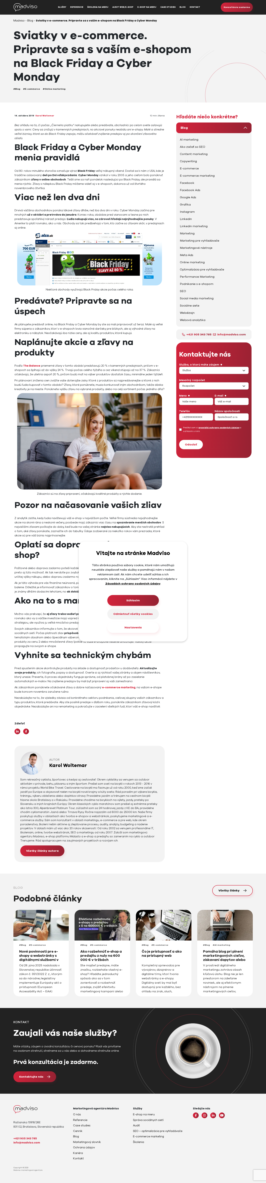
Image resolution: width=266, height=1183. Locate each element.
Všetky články (229, 891)
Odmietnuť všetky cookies (133, 614)
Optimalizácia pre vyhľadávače (202, 270)
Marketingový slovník (87, 1142)
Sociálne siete (189, 306)
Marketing (187, 233)
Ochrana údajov (84, 1147)
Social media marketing (197, 298)
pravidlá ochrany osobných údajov (219, 427)
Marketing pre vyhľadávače (199, 241)
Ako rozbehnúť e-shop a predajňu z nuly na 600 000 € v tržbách (101, 956)
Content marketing (194, 154)
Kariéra (78, 1153)
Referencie (76, 7)
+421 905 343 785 (199, 334)
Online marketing (192, 262)
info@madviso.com (231, 334)
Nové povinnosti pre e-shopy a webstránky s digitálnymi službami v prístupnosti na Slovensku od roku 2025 (39, 960)
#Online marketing (54, 89)
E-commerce (189, 168)
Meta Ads (186, 255)
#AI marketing (221, 945)
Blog (183, 7)
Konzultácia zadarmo (237, 7)
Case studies (168, 7)
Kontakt (195, 7)
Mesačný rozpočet (192, 380)
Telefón (184, 411)
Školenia (138, 1142)
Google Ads (188, 197)
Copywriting (188, 161)
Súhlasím (133, 600)
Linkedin (186, 219)
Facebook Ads (190, 190)
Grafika (185, 205)
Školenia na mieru (97, 7)
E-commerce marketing (197, 176)
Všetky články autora (42, 851)
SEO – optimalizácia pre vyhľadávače (157, 1131)
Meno (183, 395)
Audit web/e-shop (122, 7)
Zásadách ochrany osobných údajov (132, 584)
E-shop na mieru (146, 7)
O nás (77, 1114)
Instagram (187, 212)
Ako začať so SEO (192, 147)
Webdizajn (187, 313)
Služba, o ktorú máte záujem (199, 364)
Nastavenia (133, 627)
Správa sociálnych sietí (148, 1120)
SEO (183, 291)
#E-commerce (31, 89)
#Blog (16, 89)
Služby (62, 7)
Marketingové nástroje (196, 248)
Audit (136, 1125)
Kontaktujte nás (31, 1077)
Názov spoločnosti (227, 411)
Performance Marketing (197, 277)
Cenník (77, 1131)
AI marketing (189, 140)
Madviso (19, 20)
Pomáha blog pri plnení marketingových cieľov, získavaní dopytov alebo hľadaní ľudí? (224, 958)
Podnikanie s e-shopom (196, 284)
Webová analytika (192, 320)
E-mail (219, 395)
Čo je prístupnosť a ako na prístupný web (162, 954)
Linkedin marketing (194, 226)
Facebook (187, 183)
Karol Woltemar (44, 115)
